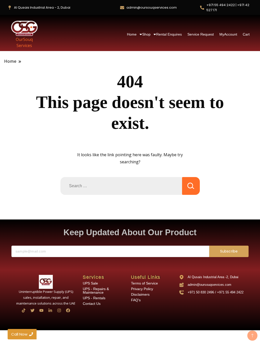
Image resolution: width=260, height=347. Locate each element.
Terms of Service (144, 283)
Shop (146, 34)
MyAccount (228, 34)
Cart (246, 34)
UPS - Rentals (94, 298)
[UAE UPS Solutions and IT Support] (46, 282)
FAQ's (136, 300)
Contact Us (92, 304)
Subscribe (229, 251)
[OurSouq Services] (24, 28)
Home (132, 34)
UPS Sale (90, 283)
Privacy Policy (142, 289)
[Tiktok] (24, 310)
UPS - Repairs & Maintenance (96, 290)
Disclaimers (140, 294)
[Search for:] (121, 186)
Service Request (200, 34)
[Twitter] (32, 310)
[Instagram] (59, 310)
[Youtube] (41, 310)
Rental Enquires (169, 34)
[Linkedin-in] (50, 310)
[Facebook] (68, 310)
